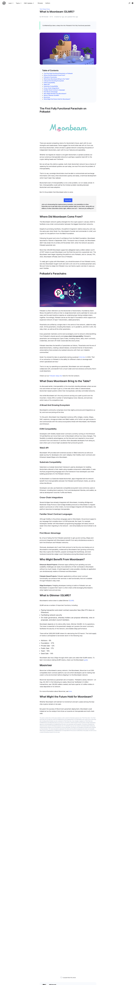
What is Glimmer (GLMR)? (51, 95)
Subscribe (68, 200)
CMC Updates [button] (28, 3)
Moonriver (47, 97)
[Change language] (132, 3)
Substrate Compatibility (51, 86)
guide (86, 660)
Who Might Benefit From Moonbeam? (55, 93)
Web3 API (47, 84)
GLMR (71, 600)
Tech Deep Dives (45, 9)
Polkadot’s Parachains (50, 77)
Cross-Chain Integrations (51, 88)
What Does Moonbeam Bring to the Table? (56, 79)
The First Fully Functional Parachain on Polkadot (58, 73)
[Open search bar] (129, 3)
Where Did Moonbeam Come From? (54, 75)
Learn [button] (10, 3)
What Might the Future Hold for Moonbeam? (57, 99)
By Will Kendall (44, 17)
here (70, 691)
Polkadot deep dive (56, 376)
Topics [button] (18, 3)
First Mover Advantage (51, 92)
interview (82, 357)
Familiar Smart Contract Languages (54, 90)
